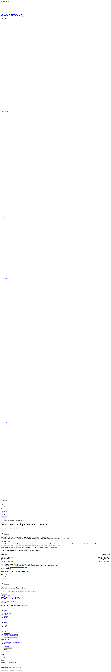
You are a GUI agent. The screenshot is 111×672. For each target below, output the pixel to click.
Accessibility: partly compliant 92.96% (13, 642)
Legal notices (7, 643)
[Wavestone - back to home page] (12, 16)
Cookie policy (7, 646)
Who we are (6, 610)
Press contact (7, 633)
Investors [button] (6, 355)
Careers (5, 614)
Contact (5, 631)
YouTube (11, 637)
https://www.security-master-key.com (18, 567)
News (5, 626)
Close (2, 654)
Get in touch (4, 500)
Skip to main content (5, 1)
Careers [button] (5, 278)
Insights (5, 622)
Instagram (11, 635)
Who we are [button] (6, 18)
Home (5, 519)
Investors (6, 616)
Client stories (7, 623)
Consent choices (8, 647)
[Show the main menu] (23, 16)
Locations (6, 617)
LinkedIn (11, 634)
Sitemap (5, 649)
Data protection (7, 644)
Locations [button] (6, 423)
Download (3, 576)
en (1, 508)
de (4, 506)
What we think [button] (7, 218)
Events (5, 625)
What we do (6, 612)
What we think (7, 613)
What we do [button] (6, 111)
